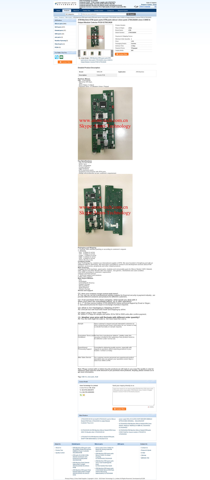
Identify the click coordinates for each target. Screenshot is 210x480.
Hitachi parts (59, 44)
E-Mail (143, 453)
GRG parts (58, 34)
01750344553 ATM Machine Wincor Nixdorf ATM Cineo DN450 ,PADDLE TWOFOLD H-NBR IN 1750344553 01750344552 (135, 425)
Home (58, 10)
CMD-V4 (84, 377)
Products (66, 10)
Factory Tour (86, 10)
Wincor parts (68, 17)
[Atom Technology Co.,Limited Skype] (81, 395)
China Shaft (78, 478)
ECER (143, 478)
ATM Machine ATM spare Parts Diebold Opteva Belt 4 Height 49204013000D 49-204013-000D (82, 472)
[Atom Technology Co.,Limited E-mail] (84, 395)
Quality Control (98, 10)
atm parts (58, 37)
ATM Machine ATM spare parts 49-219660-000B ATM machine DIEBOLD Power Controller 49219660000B (82, 450)
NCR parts (58, 27)
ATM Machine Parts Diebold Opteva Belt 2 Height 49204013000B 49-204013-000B (81, 465)
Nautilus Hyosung (60, 40)
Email (154, 4)
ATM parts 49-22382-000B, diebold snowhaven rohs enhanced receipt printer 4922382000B (81, 457)
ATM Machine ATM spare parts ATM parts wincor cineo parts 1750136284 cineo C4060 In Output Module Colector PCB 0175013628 (96, 60)
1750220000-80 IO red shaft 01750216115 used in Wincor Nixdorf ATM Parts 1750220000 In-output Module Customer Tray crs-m (98, 421)
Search (132, 14)
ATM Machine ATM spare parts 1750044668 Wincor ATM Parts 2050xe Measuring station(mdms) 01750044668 (105, 471)
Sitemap (143, 455)
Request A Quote (146, 4)
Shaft (96, 377)
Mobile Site (146, 458)
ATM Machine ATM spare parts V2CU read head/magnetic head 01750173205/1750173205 (105, 463)
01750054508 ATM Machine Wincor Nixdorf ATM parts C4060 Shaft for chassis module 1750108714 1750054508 (135, 432)
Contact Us (110, 10)
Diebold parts (59, 30)
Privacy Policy (69, 478)
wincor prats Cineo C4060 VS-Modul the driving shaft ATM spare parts (105, 449)
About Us (76, 10)
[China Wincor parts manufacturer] (66, 4)
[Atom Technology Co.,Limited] (155, 7)
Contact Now (123, 54)
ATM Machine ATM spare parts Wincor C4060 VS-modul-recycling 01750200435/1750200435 (105, 456)
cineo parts (91, 377)
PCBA (57, 47)
